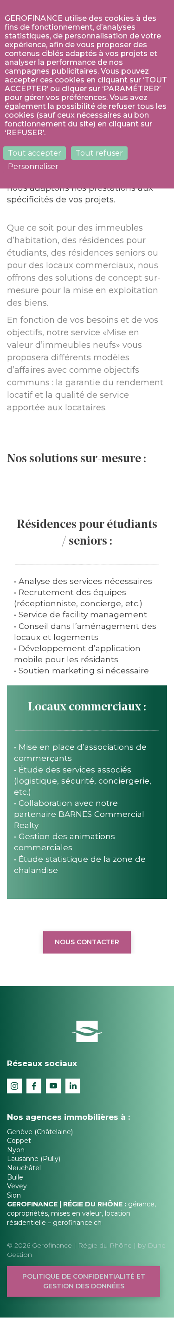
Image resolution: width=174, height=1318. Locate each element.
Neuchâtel (24, 1168)
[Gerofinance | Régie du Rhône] (87, 1031)
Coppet (19, 1140)
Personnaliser (33, 166)
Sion (14, 1195)
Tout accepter (34, 153)
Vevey (17, 1186)
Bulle (15, 1177)
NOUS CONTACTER (87, 942)
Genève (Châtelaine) (40, 1132)
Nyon (16, 1150)
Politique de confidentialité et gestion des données (83, 1281)
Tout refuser (99, 153)
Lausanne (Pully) (33, 1159)
